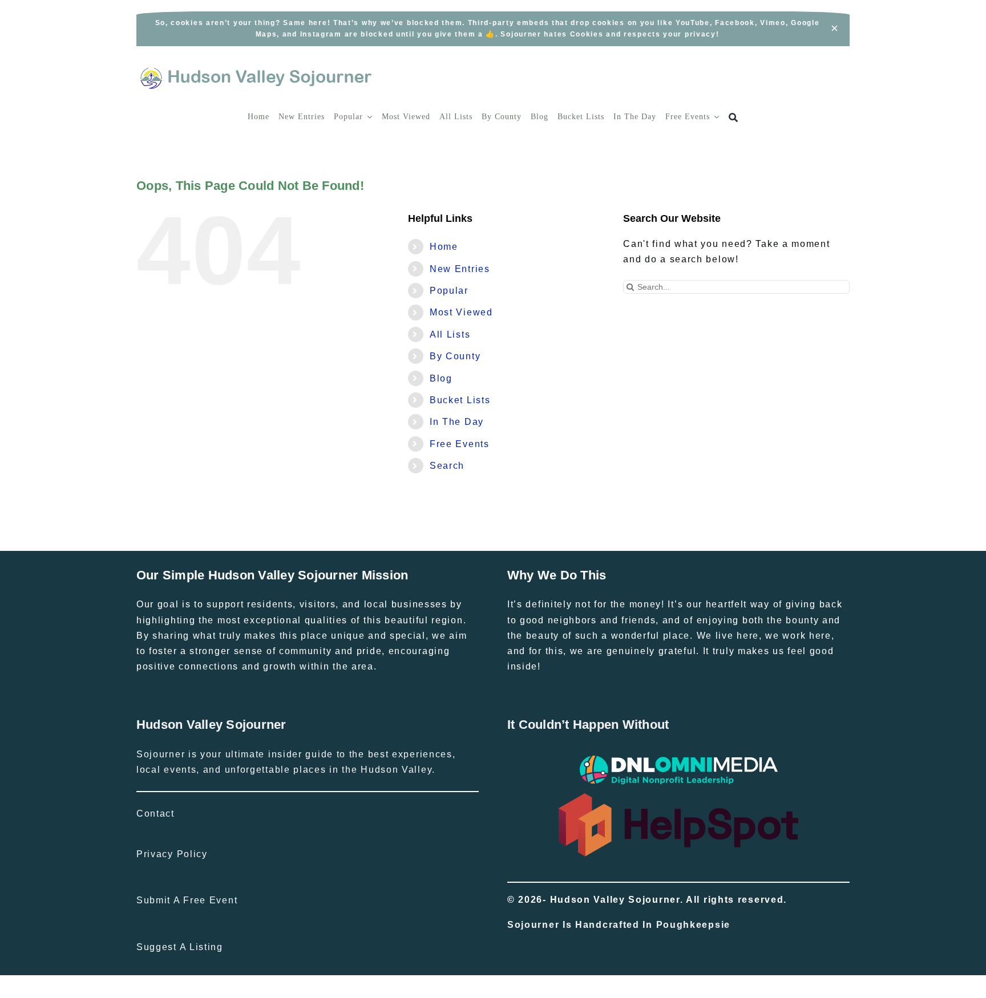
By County (455, 356)
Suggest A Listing (179, 947)
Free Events (460, 444)
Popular (449, 290)
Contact (155, 813)
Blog (441, 378)
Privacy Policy (172, 854)
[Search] (733, 117)
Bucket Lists (460, 400)
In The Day (457, 422)
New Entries (460, 269)
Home (444, 246)
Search (447, 465)
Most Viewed (461, 312)
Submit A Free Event (186, 900)
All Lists (450, 334)
